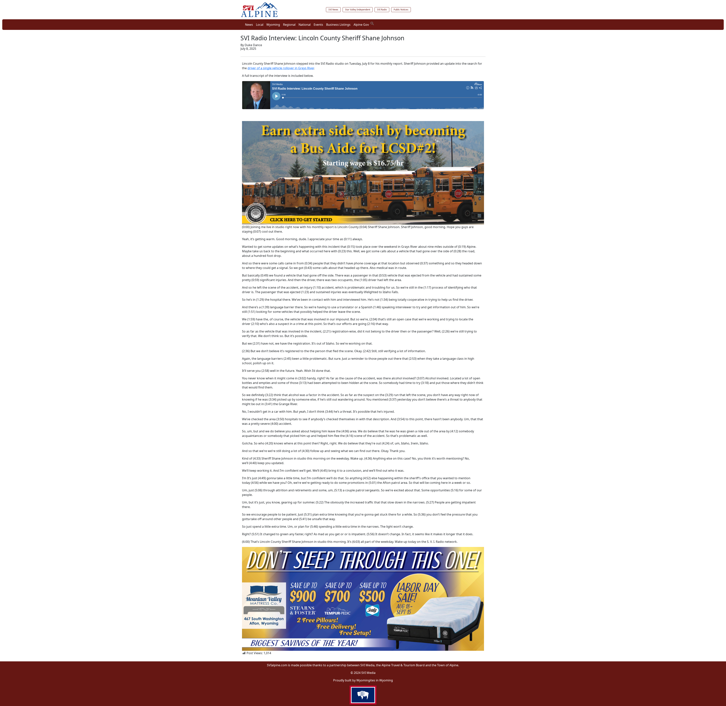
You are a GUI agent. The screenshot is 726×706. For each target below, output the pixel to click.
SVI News (333, 9)
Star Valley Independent (357, 9)
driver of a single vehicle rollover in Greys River (280, 68)
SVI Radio (382, 9)
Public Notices (401, 9)
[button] (372, 23)
